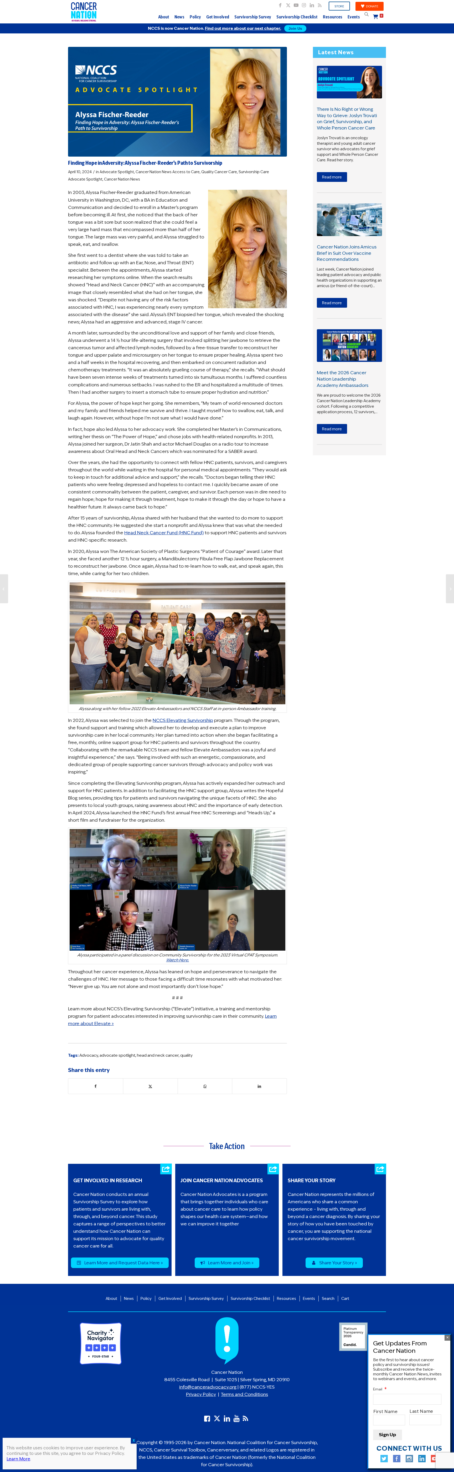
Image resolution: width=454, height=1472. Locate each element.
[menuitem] (339, 6)
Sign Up (387, 1435)
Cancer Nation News (154, 171)
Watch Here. (177, 959)
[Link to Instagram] (304, 4)
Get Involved (217, 16)
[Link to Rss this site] (320, 4)
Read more (332, 177)
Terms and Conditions (244, 1394)
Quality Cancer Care (219, 171)
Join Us (295, 28)
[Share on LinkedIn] (259, 1086)
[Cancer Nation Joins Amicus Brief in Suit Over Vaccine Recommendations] (349, 219)
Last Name (421, 1411)
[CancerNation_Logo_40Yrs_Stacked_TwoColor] (84, 12)
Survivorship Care (254, 171)
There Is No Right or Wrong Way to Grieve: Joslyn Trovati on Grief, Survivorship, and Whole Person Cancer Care (347, 118)
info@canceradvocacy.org (207, 1387)
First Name (385, 1411)
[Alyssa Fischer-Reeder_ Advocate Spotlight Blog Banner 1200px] (177, 102)
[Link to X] (288, 4)
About (163, 16)
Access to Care (186, 171)
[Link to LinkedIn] (312, 4)
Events (354, 16)
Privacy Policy (201, 1394)
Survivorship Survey (252, 16)
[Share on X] (150, 1086)
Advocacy (88, 1055)
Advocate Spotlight (117, 171)
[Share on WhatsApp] (205, 1086)
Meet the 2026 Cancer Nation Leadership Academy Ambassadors (342, 379)
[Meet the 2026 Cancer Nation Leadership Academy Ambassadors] (349, 345)
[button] (366, 14)
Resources (332, 16)
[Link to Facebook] (280, 4)
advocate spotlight (117, 1055)
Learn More (18, 1459)
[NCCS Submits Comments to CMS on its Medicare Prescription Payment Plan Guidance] (4, 588)
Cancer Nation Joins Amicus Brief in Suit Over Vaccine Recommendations (346, 253)
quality (186, 1055)
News (179, 16)
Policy (195, 16)
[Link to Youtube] (296, 4)
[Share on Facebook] (95, 1086)
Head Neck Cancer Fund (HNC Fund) (164, 533)
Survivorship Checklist (297, 16)
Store (339, 6)
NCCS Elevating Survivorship (183, 720)
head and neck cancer (158, 1055)
